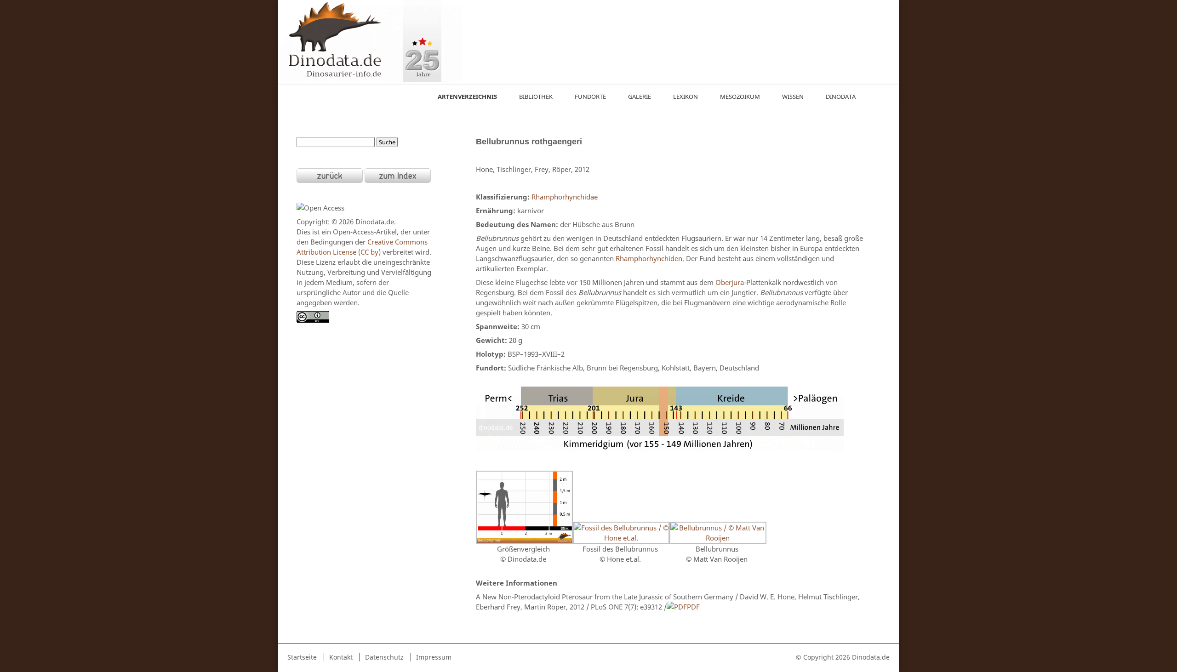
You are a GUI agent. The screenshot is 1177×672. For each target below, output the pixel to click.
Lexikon (685, 96)
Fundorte (590, 96)
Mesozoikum (740, 96)
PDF (693, 606)
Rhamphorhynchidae (564, 196)
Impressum (433, 657)
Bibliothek (536, 96)
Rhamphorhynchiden (649, 258)
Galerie (639, 96)
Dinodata (841, 96)
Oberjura (729, 282)
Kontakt (341, 657)
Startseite (302, 657)
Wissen (793, 96)
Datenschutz (384, 657)
